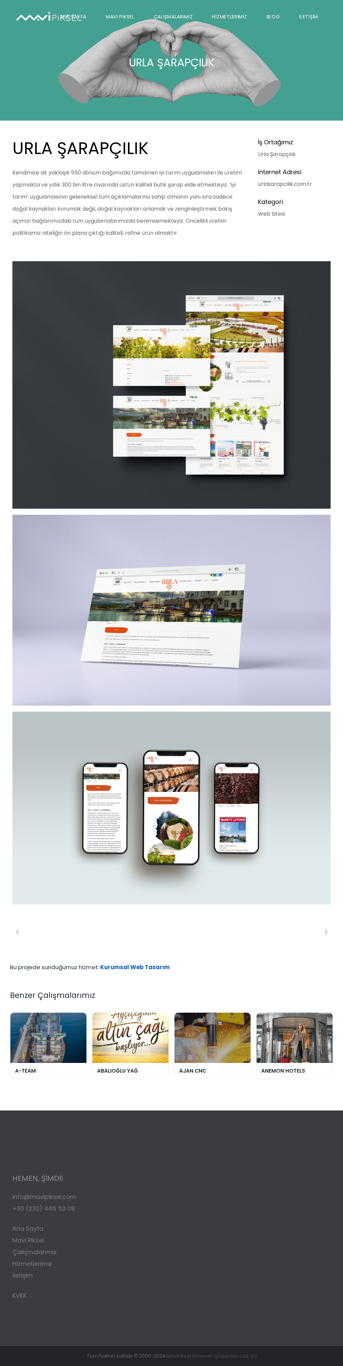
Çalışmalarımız (35, 1252)
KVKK (19, 1295)
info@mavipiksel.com (44, 1197)
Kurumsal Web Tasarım (135, 967)
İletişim (22, 1275)
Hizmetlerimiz (32, 1264)
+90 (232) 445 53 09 (43, 1208)
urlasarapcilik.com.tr (285, 184)
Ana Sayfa (27, 1228)
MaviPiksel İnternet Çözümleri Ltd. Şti (211, 1355)
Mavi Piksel (28, 1240)
